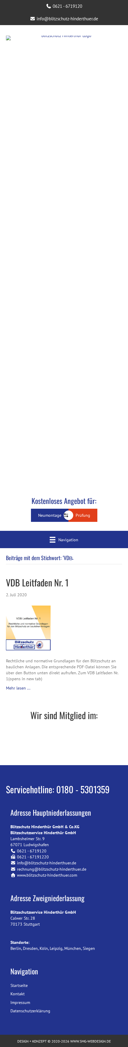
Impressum (20, 1002)
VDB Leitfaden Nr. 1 (37, 582)
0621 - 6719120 (66, 6)
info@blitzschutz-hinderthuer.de (66, 19)
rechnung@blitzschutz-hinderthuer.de (51, 869)
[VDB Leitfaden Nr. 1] (28, 627)
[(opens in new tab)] (64, 743)
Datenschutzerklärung (30, 1011)
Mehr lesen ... (18, 688)
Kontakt (17, 993)
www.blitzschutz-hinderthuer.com (47, 875)
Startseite (19, 985)
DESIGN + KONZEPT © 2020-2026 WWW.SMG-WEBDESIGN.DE (64, 1041)
